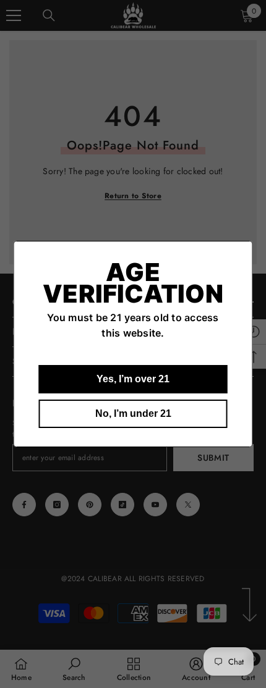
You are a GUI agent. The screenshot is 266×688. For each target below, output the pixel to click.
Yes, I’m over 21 (133, 379)
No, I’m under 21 (133, 413)
